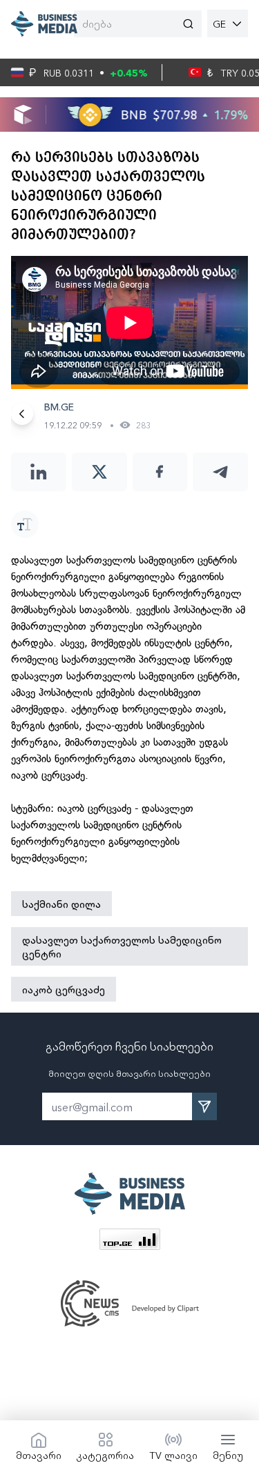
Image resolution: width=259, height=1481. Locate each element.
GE (219, 23)
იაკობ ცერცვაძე (63, 989)
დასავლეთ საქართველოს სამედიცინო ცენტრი (122, 946)
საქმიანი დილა (61, 904)
